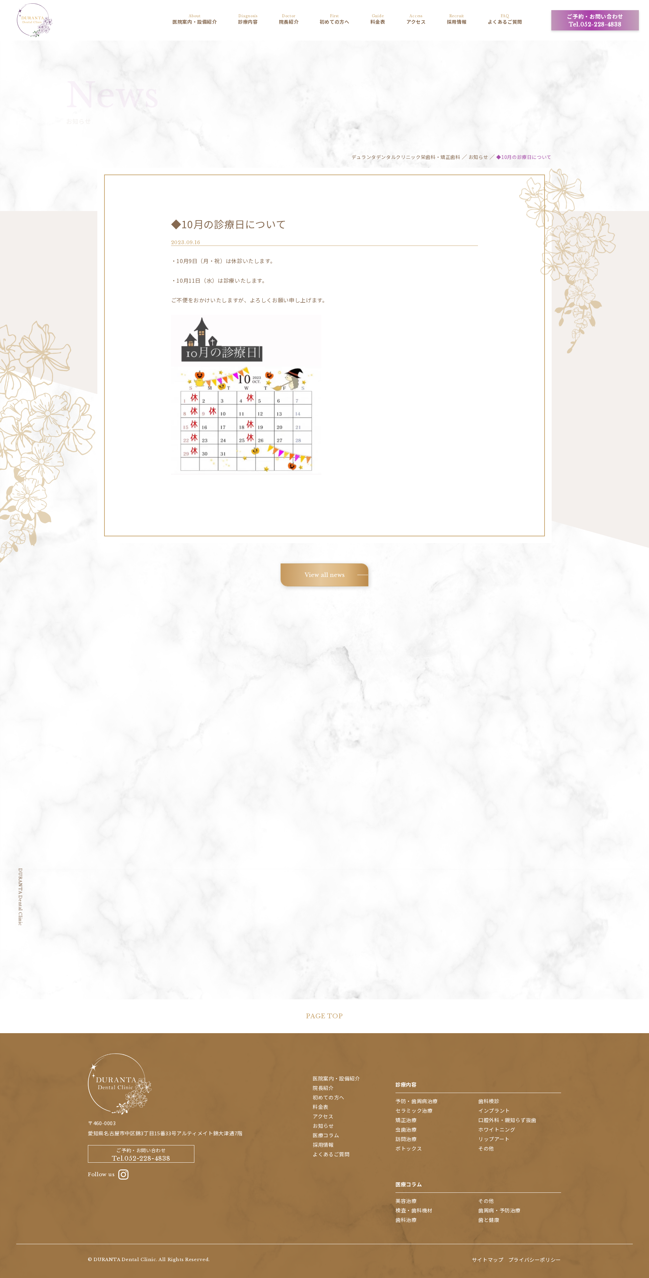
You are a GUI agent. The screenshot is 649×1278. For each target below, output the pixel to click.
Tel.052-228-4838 (324, 835)
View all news (325, 575)
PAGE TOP (324, 1016)
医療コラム (408, 1184)
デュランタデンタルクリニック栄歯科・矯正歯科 (406, 157)
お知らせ (478, 157)
